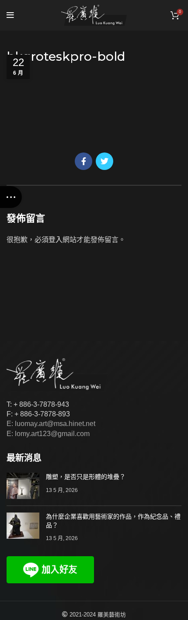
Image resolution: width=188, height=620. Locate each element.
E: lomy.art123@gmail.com (48, 433)
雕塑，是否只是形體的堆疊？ (85, 477)
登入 (56, 239)
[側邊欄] (11, 197)
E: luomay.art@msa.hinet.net (51, 423)
